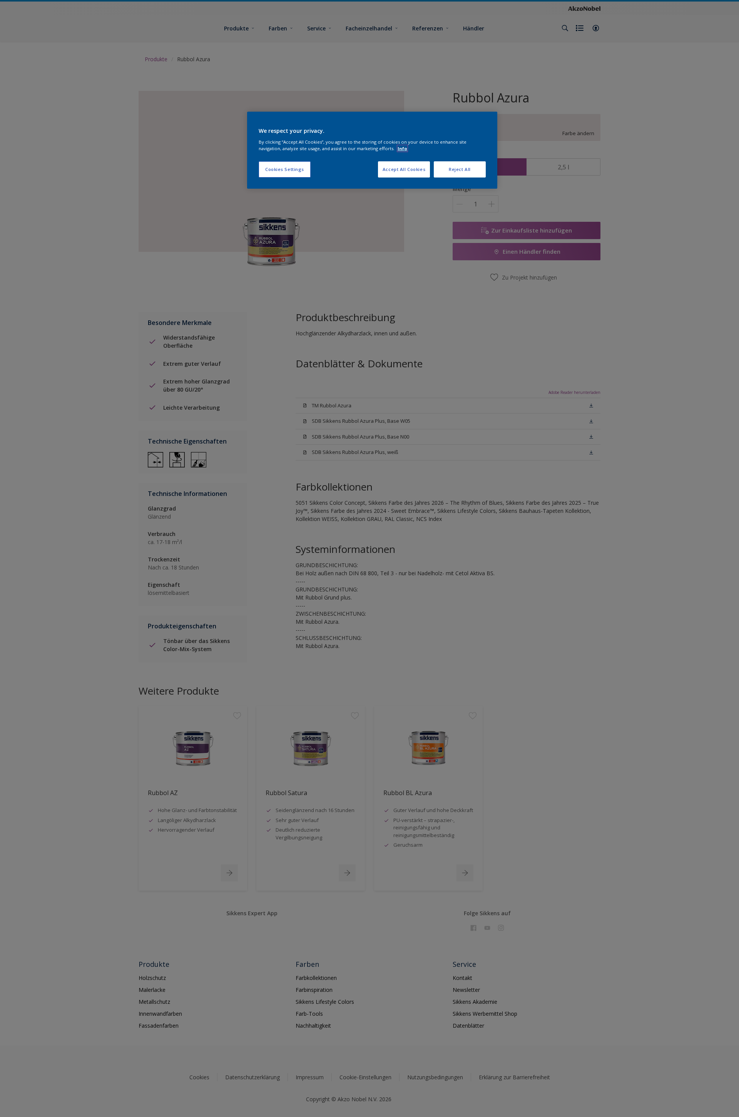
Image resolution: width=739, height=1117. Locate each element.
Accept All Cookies (404, 169)
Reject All (460, 169)
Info (402, 148)
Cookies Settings (284, 169)
